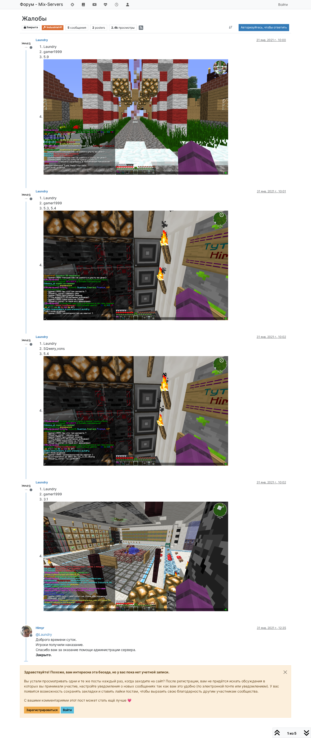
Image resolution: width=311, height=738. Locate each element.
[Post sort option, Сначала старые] (231, 27)
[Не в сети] (28, 43)
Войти (67, 710)
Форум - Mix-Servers (41, 4)
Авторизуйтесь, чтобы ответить (264, 27)
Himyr (40, 628)
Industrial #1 (54, 27)
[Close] (285, 672)
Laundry (42, 40)
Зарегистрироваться (42, 710)
